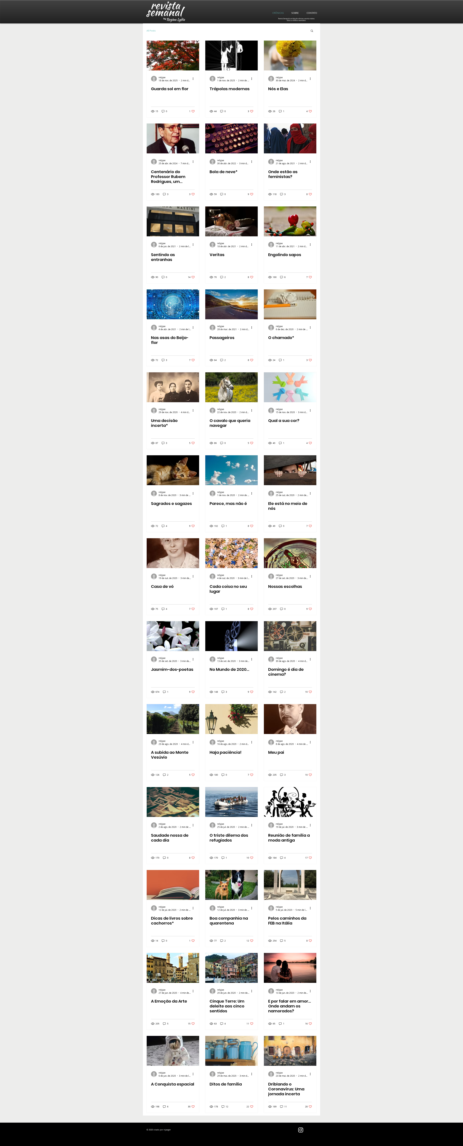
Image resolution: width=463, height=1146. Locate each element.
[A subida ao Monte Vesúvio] (173, 719)
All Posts (151, 30)
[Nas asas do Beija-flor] (173, 304)
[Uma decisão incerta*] (173, 387)
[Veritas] (231, 221)
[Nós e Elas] (290, 55)
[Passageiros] (231, 304)
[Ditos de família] (231, 1051)
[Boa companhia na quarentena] (231, 885)
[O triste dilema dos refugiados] (231, 802)
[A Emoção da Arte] (173, 968)
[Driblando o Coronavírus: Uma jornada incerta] (290, 1051)
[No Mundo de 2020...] (231, 636)
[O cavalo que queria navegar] (231, 387)
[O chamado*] (290, 304)
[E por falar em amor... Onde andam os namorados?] (290, 968)
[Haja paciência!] (231, 719)
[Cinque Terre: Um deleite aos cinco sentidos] (231, 968)
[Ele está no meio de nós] (290, 470)
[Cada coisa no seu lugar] (231, 553)
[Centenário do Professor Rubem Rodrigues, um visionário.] (173, 138)
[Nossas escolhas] (290, 553)
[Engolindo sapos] (290, 221)
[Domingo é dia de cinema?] (290, 636)
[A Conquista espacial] (173, 1051)
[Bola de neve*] (231, 138)
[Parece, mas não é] (231, 470)
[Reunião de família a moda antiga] (290, 802)
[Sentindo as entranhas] (173, 221)
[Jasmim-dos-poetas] (173, 636)
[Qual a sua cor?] (290, 387)
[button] (312, 31)
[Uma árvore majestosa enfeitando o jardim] (173, 55)
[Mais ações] (194, 79)
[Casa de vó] (173, 553)
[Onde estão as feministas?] (290, 138)
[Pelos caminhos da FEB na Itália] (290, 885)
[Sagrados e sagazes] (173, 470)
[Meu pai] (290, 719)
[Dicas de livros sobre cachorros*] (173, 885)
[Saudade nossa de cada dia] (173, 802)
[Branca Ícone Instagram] (300, 1130)
